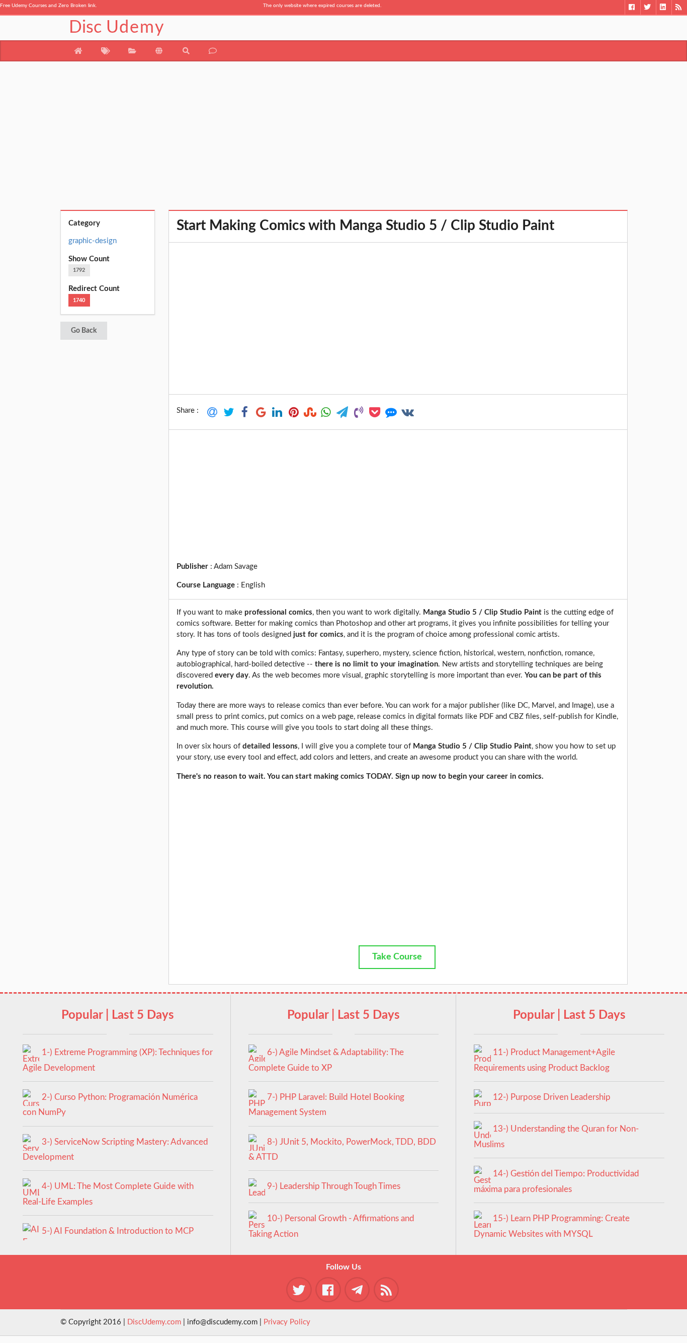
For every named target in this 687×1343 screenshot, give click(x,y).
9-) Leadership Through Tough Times (333, 1186)
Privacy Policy (287, 1322)
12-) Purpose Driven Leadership (552, 1097)
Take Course (397, 956)
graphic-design (92, 241)
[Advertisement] (343, 139)
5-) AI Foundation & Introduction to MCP (118, 1231)
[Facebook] (632, 7)
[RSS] (679, 7)
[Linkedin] (663, 7)
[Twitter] (648, 7)
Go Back (84, 330)
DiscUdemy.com (154, 1322)
